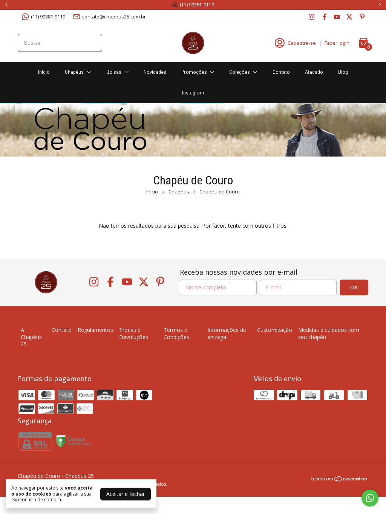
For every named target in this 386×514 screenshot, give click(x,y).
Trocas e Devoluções (133, 333)
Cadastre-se (302, 43)
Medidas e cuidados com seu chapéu (328, 333)
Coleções (239, 72)
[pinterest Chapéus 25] (362, 16)
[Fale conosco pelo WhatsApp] (369, 498)
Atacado (314, 72)
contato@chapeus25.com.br (114, 16)
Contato (281, 72)
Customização (274, 329)
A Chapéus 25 (31, 337)
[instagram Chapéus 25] (311, 16)
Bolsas (113, 72)
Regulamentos (95, 329)
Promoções (194, 72)
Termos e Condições (176, 333)
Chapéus (74, 72)
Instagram (193, 93)
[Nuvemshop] (339, 480)
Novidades (155, 72)
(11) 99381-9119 (48, 16)
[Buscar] (92, 42)
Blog (343, 72)
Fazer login (337, 43)
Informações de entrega (226, 333)
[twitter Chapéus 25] (349, 16)
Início (44, 72)
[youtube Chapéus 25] (337, 16)
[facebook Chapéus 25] (324, 16)
